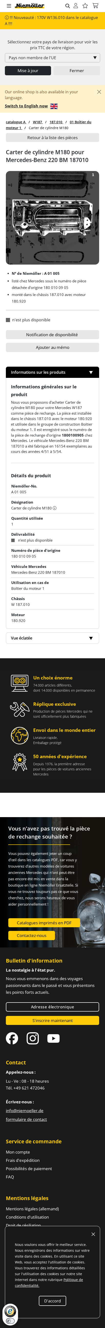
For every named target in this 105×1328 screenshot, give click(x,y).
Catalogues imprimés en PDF (44, 923)
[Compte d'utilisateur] (75, 6)
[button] (9, 6)
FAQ (10, 1177)
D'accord (52, 1301)
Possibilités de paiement (29, 1168)
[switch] (10, 1321)
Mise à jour (28, 70)
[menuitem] (16, 122)
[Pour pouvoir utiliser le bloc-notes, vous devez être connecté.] (85, 6)
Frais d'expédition (23, 1160)
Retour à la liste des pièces (52, 137)
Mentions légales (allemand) (32, 1209)
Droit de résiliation (23, 1225)
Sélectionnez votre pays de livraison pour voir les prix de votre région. (53, 44)
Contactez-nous (31, 935)
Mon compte (18, 1152)
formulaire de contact (26, 1119)
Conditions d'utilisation (27, 1217)
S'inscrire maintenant (52, 1020)
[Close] (99, 92)
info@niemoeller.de (24, 1110)
